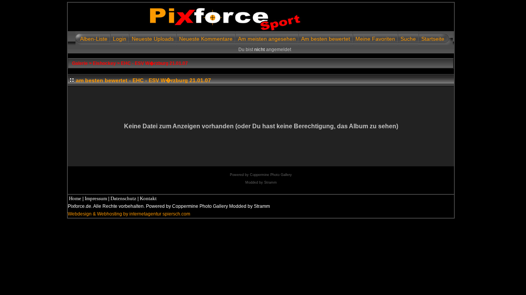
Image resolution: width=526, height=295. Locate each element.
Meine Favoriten (375, 39)
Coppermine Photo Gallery (271, 175)
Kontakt (148, 198)
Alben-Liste (93, 39)
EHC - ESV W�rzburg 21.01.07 (154, 63)
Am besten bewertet (325, 39)
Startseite (432, 39)
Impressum (96, 198)
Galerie (80, 63)
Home (75, 198)
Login (119, 39)
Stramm (270, 182)
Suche (408, 39)
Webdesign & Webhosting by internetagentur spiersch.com (129, 214)
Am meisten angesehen (267, 39)
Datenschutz (123, 198)
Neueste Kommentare (206, 39)
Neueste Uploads (153, 39)
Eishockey (104, 63)
